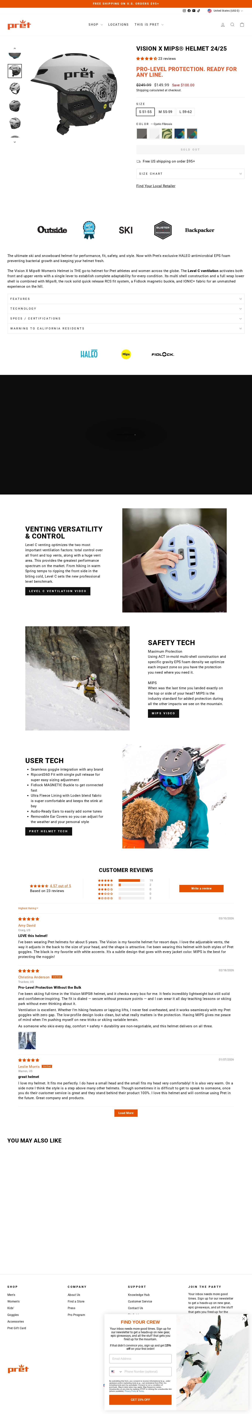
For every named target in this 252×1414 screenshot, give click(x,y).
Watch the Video (128, 438)
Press (71, 1308)
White (154, 133)
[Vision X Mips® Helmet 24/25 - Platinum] (26, 1236)
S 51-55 (145, 112)
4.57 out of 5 (60, 886)
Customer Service (140, 1301)
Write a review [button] (201, 888)
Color (154, 124)
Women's (13, 1301)
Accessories (15, 1321)
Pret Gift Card (16, 1328)
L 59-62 (185, 112)
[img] (28, 919)
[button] (147, 59)
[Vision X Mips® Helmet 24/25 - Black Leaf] (13, 1236)
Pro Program (76, 1315)
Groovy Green (166, 133)
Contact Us (135, 1308)
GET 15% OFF (140, 1399)
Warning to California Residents (47, 328)
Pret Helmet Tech (48, 831)
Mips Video (163, 713)
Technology (23, 308)
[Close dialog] (243, 1319)
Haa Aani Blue (179, 133)
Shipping (142, 90)
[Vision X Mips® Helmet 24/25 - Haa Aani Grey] (26, 1248)
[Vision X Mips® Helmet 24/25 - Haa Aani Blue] (13, 1248)
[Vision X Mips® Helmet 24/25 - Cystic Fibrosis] (38, 1248)
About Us (74, 1295)
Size (140, 104)
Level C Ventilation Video (58, 591)
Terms (141, 1391)
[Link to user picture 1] (27, 1040)
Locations (118, 24)
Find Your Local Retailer (155, 186)
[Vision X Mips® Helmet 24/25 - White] (38, 1236)
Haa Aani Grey (192, 133)
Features (20, 299)
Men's (11, 1295)
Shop (94, 24)
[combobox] (116, 1371)
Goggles (13, 1315)
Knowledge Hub (139, 1295)
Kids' (10, 1308)
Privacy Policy (130, 1391)
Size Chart (151, 173)
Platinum (141, 133)
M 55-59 (165, 112)
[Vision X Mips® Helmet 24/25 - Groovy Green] (51, 1236)
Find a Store (76, 1301)
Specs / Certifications (35, 318)
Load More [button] (126, 1113)
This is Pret (148, 24)
